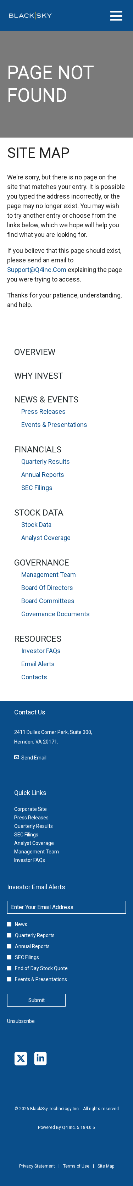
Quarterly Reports (35, 935)
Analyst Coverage (46, 537)
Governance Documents (55, 614)
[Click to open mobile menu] (116, 15)
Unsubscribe (21, 1021)
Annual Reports (42, 474)
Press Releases (43, 411)
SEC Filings (36, 487)
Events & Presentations (54, 424)
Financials (37, 450)
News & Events (46, 400)
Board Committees (47, 601)
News (21, 924)
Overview (34, 352)
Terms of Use (76, 1171)
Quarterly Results (45, 461)
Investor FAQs (41, 651)
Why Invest (38, 376)
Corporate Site (39, 809)
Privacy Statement (37, 1171)
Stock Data (38, 513)
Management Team (48, 574)
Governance (41, 563)
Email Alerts (38, 664)
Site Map (106, 1171)
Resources (37, 639)
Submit (36, 1000)
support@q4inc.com (36, 269)
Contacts (34, 677)
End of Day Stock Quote (41, 968)
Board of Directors (47, 587)
